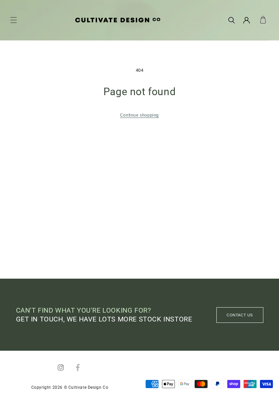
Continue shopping (139, 115)
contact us (240, 315)
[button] (13, 20)
